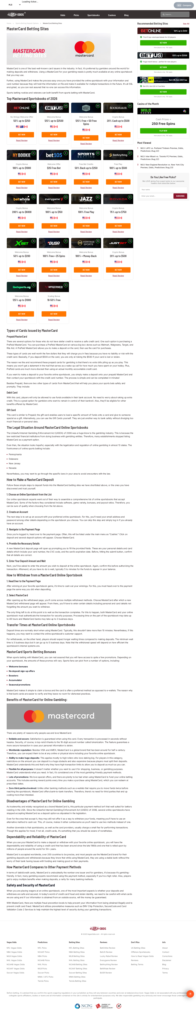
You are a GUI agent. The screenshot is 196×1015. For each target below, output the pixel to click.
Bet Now (21, 134)
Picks (76, 15)
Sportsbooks (93, 15)
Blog (126, 15)
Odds (62, 15)
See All (186, 24)
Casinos (112, 15)
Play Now (163, 131)
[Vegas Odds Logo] (17, 15)
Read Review (21, 140)
